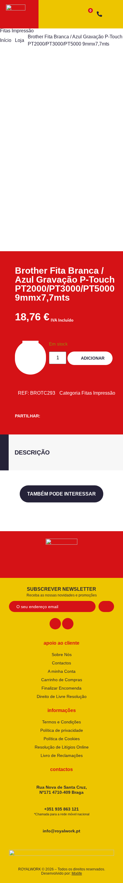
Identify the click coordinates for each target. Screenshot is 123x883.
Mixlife (77, 873)
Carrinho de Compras (61, 679)
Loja (19, 40)
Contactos (61, 663)
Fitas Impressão (17, 30)
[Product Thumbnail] (24, 79)
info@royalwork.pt (61, 831)
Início (5, 40)
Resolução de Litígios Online (62, 747)
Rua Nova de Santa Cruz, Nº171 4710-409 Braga (61, 790)
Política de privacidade (61, 730)
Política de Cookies (62, 738)
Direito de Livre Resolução (62, 696)
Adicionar (92, 358)
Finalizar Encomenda (61, 688)
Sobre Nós (62, 654)
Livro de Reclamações (62, 755)
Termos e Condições (61, 722)
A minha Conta (62, 671)
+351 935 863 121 (61, 811)
